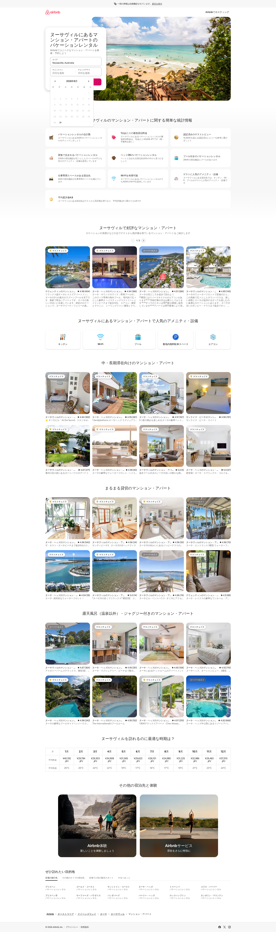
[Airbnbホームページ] (52, 12)
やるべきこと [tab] (124, 877)
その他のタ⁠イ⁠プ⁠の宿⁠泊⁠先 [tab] (73, 877)
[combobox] (75, 63)
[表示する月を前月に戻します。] (55, 81)
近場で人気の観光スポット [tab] (101, 877)
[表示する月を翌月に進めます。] (88, 81)
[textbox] (62, 73)
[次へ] (143, 240)
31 (60, 122)
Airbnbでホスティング (217, 12)
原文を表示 (157, 3)
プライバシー (72, 927)
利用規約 (85, 927)
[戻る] (132, 240)
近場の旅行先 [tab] (51, 877)
